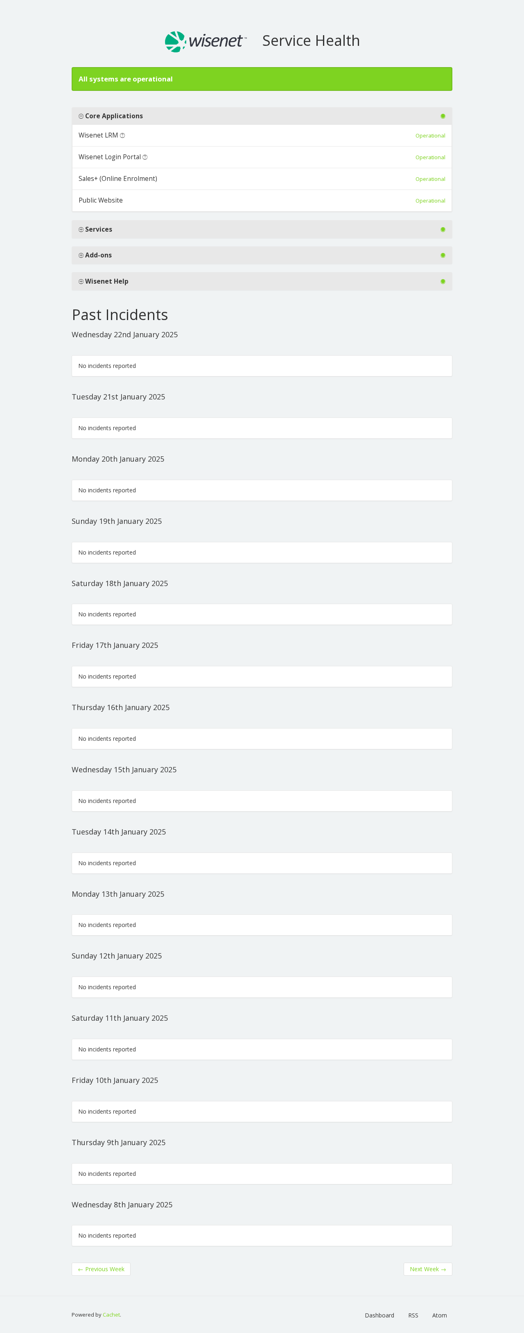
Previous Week (101, 1269)
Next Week (428, 1269)
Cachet (111, 1314)
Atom (439, 1315)
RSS (413, 1315)
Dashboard (379, 1315)
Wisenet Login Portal (110, 157)
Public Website (101, 200)
